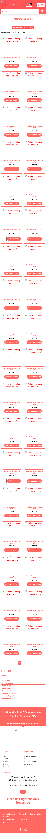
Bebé (3, 678)
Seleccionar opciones (11, 66)
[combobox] (20, 11)
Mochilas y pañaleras (8, 683)
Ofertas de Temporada (8, 696)
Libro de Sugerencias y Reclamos (23, 800)
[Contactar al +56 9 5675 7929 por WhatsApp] (18, 4)
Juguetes (4, 675)
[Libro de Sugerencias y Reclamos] (23, 792)
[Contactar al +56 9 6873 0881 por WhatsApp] (12, 4)
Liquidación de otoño (7, 698)
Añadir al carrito (13, 238)
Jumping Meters (6, 685)
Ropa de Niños (6, 680)
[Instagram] (25, 829)
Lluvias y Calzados (7, 691)
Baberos (4, 701)
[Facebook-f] (20, 829)
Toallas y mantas (6, 688)
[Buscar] (42, 11)
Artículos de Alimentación (9, 693)
